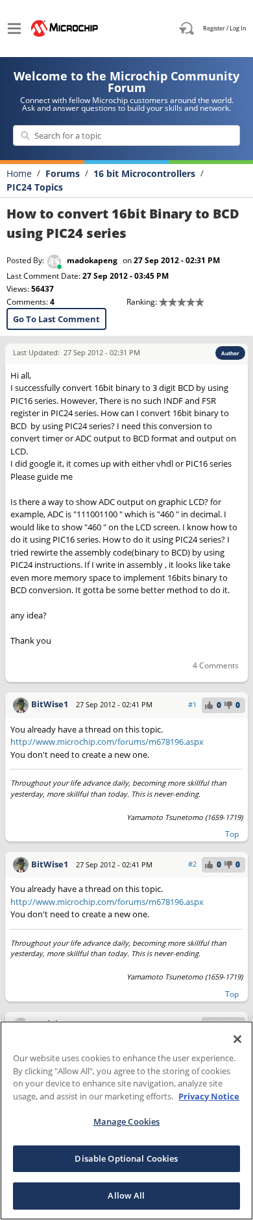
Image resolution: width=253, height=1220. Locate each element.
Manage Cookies (126, 1121)
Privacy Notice (208, 1096)
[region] (126, 1120)
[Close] (237, 1039)
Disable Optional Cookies (126, 1158)
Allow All (126, 1195)
